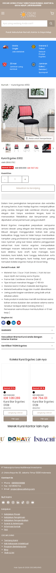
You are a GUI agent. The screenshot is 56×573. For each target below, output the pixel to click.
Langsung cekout (15, 412)
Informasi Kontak (12, 526)
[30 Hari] (15, 68)
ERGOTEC (10, 162)
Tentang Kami (11, 540)
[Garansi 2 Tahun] (42, 51)
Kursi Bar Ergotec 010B (14, 403)
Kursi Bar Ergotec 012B (43, 403)
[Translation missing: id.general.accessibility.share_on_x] (9, 323)
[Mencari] (51, 23)
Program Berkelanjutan (15, 546)
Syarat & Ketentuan (13, 523)
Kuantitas (6, 173)
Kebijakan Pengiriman (14, 517)
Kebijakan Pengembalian (16, 520)
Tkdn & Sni (9, 552)
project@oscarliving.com (23, 489)
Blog (6, 549)
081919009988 (18, 483)
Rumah (4, 85)
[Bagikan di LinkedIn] (14, 323)
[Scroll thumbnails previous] (3, 148)
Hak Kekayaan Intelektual (16, 543)
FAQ (6, 529)
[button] (6, 148)
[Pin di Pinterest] (19, 323)
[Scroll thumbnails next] (53, 148)
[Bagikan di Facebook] (3, 323)
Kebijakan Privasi (12, 514)
